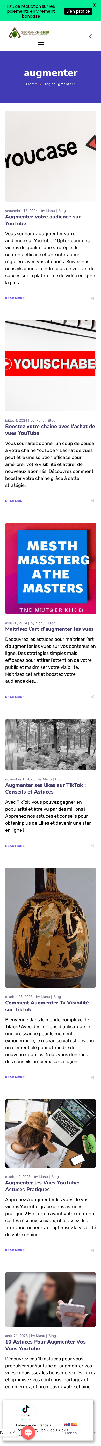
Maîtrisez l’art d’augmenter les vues (49, 607)
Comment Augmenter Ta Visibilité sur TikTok (47, 985)
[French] (70, 1424)
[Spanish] (75, 1424)
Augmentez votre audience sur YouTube (43, 198)
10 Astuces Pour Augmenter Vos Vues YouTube (45, 1324)
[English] (66, 1424)
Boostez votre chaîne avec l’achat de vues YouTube (50, 408)
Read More (15, 277)
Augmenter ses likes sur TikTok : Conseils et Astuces (45, 767)
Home (31, 62)
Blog (62, 189)
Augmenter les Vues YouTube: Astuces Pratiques (42, 1164)
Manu (50, 189)
